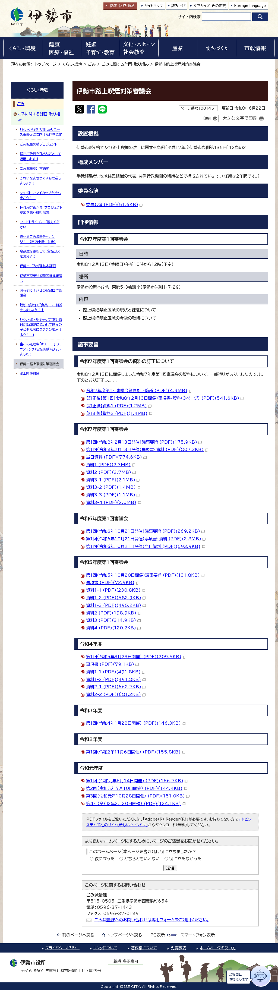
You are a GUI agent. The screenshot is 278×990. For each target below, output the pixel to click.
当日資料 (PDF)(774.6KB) (114, 457)
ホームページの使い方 (218, 948)
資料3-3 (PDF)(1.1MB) (110, 495)
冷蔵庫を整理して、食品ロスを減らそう (40, 254)
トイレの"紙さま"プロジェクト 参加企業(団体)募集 (42, 210)
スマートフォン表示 (198, 935)
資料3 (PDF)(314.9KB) (111, 620)
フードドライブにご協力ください (39, 224)
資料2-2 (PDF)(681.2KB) (113, 694)
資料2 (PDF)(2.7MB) (108, 472)
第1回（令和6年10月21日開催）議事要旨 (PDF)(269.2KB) (143, 531)
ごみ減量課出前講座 (34, 168)
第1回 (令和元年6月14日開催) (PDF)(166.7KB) (134, 781)
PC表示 (157, 935)
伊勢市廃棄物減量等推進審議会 (41, 278)
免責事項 (178, 948)
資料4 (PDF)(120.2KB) (111, 628)
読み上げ (178, 6)
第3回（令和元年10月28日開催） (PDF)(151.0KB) (135, 796)
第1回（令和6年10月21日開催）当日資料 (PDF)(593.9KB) (143, 546)
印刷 (207, 118)
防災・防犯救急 (122, 6)
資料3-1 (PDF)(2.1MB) (110, 480)
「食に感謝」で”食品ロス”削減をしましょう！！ (41, 307)
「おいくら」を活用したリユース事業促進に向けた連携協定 (41, 132)
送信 (170, 868)
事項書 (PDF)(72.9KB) (110, 583)
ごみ (92, 64)
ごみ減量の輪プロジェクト (38, 144)
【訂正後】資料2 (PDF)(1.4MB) (116, 413)
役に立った (104, 859)
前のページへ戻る (78, 935)
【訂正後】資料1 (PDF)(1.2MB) (116, 406)
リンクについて (105, 948)
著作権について (144, 948)
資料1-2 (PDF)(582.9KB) (113, 598)
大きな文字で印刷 (240, 118)
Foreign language (250, 6)
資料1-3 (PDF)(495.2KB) (113, 605)
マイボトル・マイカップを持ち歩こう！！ (40, 195)
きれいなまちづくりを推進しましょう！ (40, 180)
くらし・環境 (72, 64)
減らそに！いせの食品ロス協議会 (41, 293)
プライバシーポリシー (62, 948)
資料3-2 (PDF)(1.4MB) (111, 487)
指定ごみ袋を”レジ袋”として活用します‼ (40, 156)
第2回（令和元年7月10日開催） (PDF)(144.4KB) (134, 788)
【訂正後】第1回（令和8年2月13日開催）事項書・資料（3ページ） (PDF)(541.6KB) (162, 398)
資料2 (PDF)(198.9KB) (111, 613)
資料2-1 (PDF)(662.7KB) (113, 687)
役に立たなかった (185, 859)
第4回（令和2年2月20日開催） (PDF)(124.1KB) (133, 804)
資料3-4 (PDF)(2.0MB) (111, 502)
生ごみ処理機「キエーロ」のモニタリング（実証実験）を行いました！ (41, 349)
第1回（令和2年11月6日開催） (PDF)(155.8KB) (133, 752)
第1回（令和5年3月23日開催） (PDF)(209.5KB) (133, 657)
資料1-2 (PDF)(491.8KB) (113, 679)
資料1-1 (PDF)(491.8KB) (113, 672)
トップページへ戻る (124, 935)
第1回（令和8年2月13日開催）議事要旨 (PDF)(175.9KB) (141, 442)
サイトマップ (154, 6)
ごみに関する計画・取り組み (125, 64)
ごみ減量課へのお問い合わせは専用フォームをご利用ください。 (151, 920)
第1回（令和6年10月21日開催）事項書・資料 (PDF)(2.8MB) (143, 539)
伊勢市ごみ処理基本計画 (38, 265)
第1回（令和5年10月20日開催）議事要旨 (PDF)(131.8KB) (143, 575)
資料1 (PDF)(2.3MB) (108, 465)
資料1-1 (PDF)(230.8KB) (113, 590)
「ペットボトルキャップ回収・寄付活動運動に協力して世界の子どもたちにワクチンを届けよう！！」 (41, 327)
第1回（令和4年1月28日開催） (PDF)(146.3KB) (133, 723)
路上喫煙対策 (29, 373)
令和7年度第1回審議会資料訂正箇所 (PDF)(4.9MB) (136, 391)
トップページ (45, 64)
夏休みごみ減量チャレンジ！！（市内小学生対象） (38, 239)
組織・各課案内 (125, 961)
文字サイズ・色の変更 (210, 6)
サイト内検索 (189, 16)
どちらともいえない (142, 859)
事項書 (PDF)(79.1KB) (110, 664)
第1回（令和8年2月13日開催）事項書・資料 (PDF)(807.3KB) (145, 449)
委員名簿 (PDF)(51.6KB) (112, 205)
